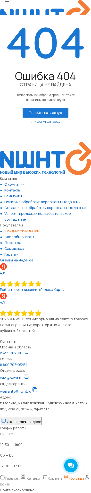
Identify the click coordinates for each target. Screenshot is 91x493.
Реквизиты (13, 196)
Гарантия (12, 254)
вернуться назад (48, 122)
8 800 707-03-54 (14, 364)
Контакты (12, 190)
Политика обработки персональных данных (42, 201)
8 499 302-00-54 (14, 352)
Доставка (12, 242)
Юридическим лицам (22, 231)
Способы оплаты (19, 236)
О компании (14, 184)
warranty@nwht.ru (15, 391)
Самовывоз (14, 248)
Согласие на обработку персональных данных (45, 207)
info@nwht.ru (11, 378)
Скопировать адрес (23, 421)
